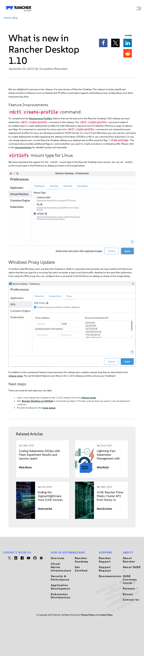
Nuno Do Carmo (104, 508)
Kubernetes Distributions (60, 596)
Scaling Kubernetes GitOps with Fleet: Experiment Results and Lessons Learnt (39, 454)
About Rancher (129, 560)
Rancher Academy (81, 560)
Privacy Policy (87, 615)
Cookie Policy (105, 615)
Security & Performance (60, 578)
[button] (103, 43)
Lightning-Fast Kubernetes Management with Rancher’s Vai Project (110, 456)
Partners (129, 588)
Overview (57, 558)
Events (128, 594)
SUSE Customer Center (130, 579)
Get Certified (81, 569)
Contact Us (131, 599)
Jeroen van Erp (45, 508)
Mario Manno (25, 467)
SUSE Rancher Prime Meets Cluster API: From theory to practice (110, 497)
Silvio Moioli (103, 467)
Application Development (60, 587)
